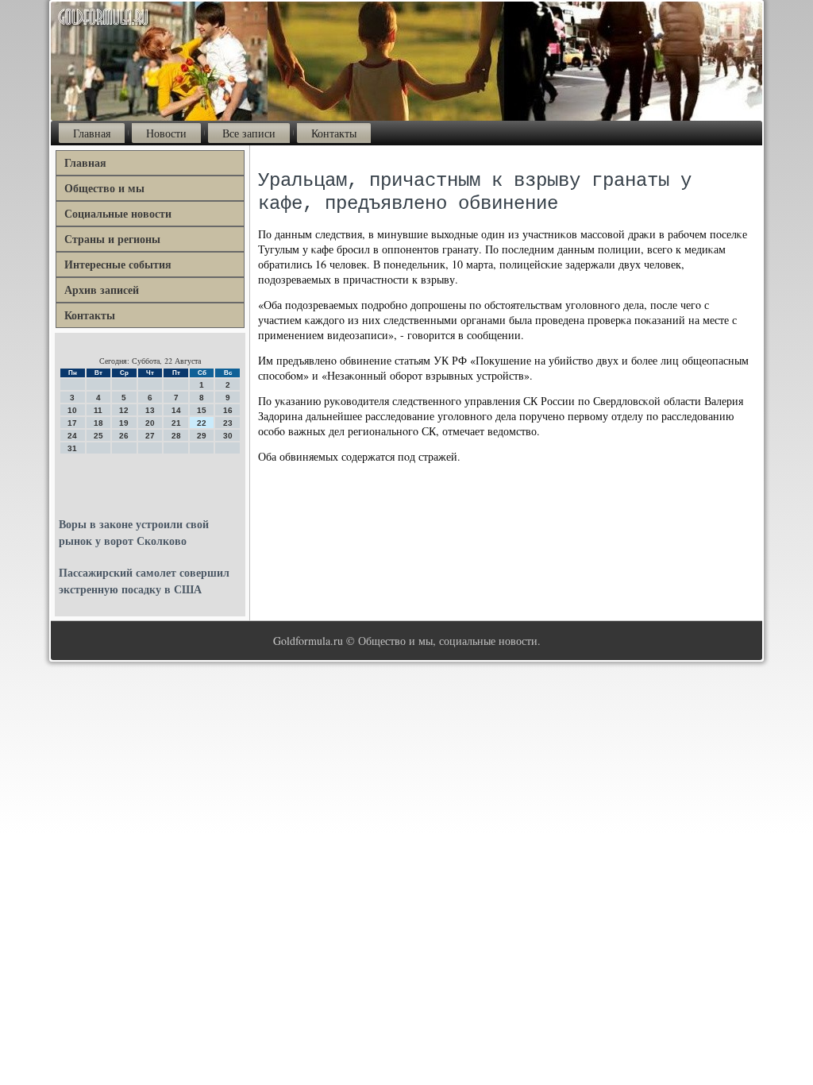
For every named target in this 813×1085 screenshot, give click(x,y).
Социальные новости (117, 213)
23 (228, 423)
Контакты (333, 133)
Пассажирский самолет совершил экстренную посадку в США (144, 580)
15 (201, 410)
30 (228, 435)
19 (124, 423)
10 (72, 410)
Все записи (248, 133)
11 (98, 410)
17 (72, 423)
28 (176, 435)
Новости (166, 133)
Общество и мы (104, 188)
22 (201, 423)
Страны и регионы (112, 238)
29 (201, 435)
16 (228, 410)
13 (150, 410)
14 (176, 410)
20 (150, 423)
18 (98, 423)
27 (150, 435)
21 (176, 423)
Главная (91, 133)
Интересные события (117, 264)
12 (124, 410)
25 (98, 435)
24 (72, 435)
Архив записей (101, 289)
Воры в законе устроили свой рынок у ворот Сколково (134, 532)
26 (124, 435)
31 (72, 448)
